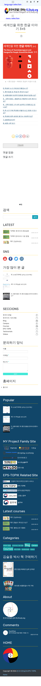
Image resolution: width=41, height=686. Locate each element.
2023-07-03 (34, 634)
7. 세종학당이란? (9, 120)
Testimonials (7, 331)
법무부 (20, 502)
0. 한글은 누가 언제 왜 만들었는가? (15, 88)
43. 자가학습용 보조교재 (18, 284)
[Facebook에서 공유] (20, 136)
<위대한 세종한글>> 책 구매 (23, 586)
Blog (4, 321)
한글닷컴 (13, 448)
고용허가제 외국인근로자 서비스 (22, 481)
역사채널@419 (22, 462)
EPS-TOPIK (7, 329)
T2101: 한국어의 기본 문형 (19, 236)
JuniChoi (12, 631)
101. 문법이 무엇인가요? (18, 523)
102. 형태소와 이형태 (17, 528)
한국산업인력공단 (23, 490)
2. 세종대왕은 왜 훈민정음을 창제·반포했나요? (19, 95)
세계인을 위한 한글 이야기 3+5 (20, 27)
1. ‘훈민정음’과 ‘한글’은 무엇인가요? (15, 92)
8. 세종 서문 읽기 (9, 123)
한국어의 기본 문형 (10, 318)
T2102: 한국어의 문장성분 (19, 231)
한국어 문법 (7, 315)
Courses (6, 326)
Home (5, 675)
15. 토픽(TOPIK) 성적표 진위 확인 (21, 275)
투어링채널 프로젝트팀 (25, 453)
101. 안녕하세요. (16, 241)
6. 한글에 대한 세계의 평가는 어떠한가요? (18, 116)
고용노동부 (21, 496)
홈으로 (5, 387)
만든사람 (20, 468)
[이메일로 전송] (13, 136)
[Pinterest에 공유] (24, 136)
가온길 (33, 448)
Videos (5, 334)
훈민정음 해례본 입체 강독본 (24, 569)
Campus (6, 323)
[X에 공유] (17, 136)
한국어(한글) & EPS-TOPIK (26, 671)
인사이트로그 (22, 458)
